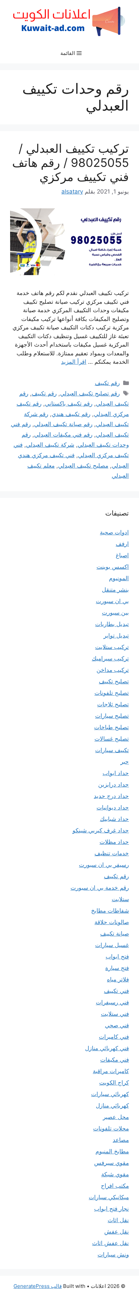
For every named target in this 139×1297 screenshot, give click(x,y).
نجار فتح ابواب (111, 1208)
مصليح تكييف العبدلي (83, 465)
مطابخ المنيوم (112, 1151)
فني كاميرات (114, 1036)
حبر (124, 761)
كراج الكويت (114, 1082)
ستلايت (120, 899)
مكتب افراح (115, 1185)
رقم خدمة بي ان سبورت (100, 887)
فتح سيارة (117, 968)
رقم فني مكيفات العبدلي (63, 434)
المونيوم (119, 578)
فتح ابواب (117, 956)
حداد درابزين (113, 784)
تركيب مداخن (112, 670)
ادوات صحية (114, 532)
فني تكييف (116, 991)
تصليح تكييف (114, 681)
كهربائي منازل (112, 1105)
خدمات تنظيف (111, 853)
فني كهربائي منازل (107, 1048)
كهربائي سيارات (110, 1094)
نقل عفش (116, 1231)
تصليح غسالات (111, 738)
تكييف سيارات (112, 750)
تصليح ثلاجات (113, 704)
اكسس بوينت (112, 566)
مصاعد (121, 1140)
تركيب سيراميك (110, 658)
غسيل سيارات (112, 945)
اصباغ (122, 555)
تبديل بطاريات (112, 624)
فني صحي (117, 1025)
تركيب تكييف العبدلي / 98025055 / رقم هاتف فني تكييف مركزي (70, 162)
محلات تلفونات (111, 1128)
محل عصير (116, 1117)
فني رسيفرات (112, 1002)
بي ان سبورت (112, 601)
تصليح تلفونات (111, 692)
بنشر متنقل (115, 589)
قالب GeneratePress (37, 1286)
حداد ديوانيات (112, 807)
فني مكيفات (114, 1059)
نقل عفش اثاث (110, 1243)
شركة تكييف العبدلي (50, 444)
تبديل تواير (116, 635)
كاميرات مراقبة (111, 1071)
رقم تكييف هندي (71, 414)
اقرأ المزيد (73, 361)
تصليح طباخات (111, 727)
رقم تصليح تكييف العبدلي (90, 393)
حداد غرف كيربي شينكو (101, 830)
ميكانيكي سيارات (109, 1197)
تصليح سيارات (112, 715)
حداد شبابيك (114, 819)
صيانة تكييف (114, 933)
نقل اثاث (118, 1220)
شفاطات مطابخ (110, 910)
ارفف (122, 543)
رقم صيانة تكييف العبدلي (63, 424)
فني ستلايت (115, 1013)
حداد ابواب (116, 773)
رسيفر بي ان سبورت (104, 864)
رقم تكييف (107, 383)
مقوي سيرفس (111, 1162)
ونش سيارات (113, 1254)
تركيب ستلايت (112, 647)
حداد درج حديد (111, 796)
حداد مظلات (114, 841)
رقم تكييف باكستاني (68, 403)
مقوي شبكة (115, 1174)
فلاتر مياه (118, 979)
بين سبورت (115, 612)
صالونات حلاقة (111, 922)
